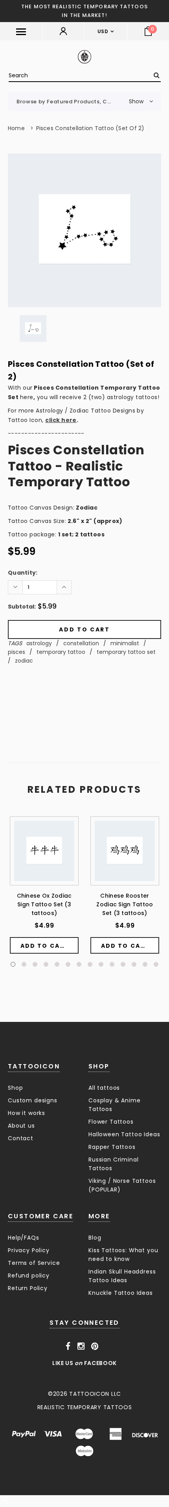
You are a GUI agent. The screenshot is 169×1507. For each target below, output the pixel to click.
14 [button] (156, 964)
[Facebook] (68, 1346)
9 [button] (101, 964)
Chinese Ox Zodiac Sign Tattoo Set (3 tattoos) (44, 904)
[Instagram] (81, 1346)
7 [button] (79, 964)
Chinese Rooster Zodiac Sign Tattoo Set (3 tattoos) (124, 904)
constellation (81, 643)
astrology (39, 643)
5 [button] (57, 964)
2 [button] (24, 964)
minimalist (124, 643)
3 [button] (35, 964)
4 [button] (46, 964)
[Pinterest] (95, 1346)
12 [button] (134, 964)
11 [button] (123, 964)
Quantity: (23, 573)
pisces (16, 652)
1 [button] (13, 964)
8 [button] (90, 964)
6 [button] (68, 964)
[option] (84, 230)
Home (16, 128)
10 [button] (112, 964)
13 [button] (145, 964)
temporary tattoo (61, 652)
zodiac (24, 661)
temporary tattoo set (126, 652)
